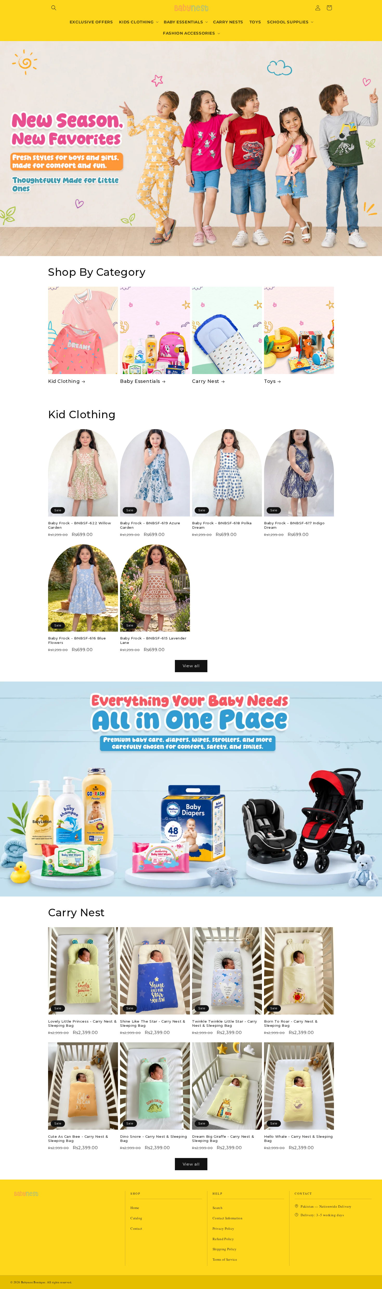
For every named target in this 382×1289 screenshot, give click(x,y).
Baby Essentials (140, 381)
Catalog (136, 1218)
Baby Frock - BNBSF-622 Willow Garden (79, 525)
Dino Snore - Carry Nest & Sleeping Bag (153, 1138)
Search (217, 1207)
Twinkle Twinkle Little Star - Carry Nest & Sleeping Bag (224, 1023)
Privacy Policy (223, 1228)
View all (191, 665)
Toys (269, 381)
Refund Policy (223, 1238)
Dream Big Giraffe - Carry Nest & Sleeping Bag (223, 1138)
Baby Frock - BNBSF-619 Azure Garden (150, 525)
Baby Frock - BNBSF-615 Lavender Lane (153, 640)
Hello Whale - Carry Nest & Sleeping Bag (298, 1138)
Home (134, 1207)
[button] (54, 8)
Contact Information (227, 1218)
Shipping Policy (225, 1249)
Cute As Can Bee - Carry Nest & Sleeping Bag (78, 1138)
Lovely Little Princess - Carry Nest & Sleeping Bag (82, 1023)
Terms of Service (225, 1259)
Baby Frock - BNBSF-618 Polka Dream (222, 525)
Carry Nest (205, 381)
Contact (136, 1228)
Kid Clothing (64, 381)
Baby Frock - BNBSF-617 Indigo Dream (294, 525)
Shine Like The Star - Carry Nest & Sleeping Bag (152, 1023)
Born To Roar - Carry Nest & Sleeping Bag (291, 1023)
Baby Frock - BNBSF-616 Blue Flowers (77, 640)
